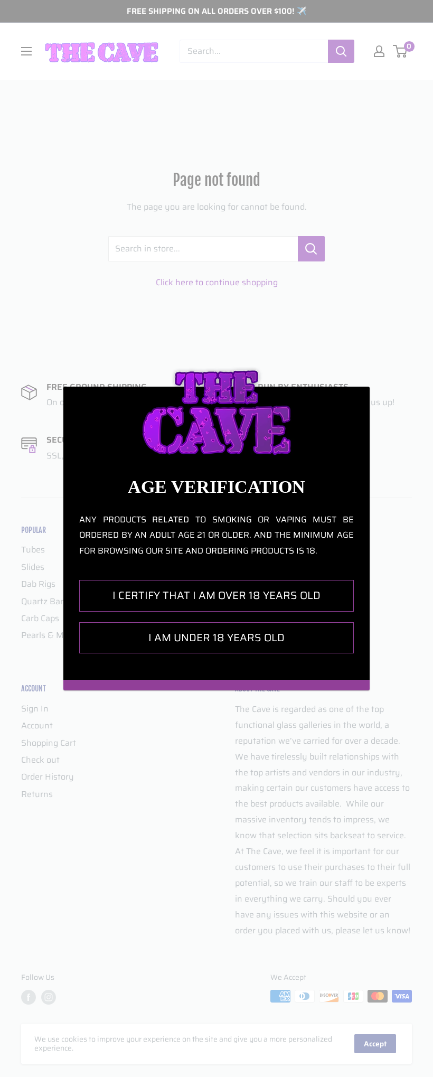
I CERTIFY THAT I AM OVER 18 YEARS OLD (216, 595)
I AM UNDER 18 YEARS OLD (216, 637)
